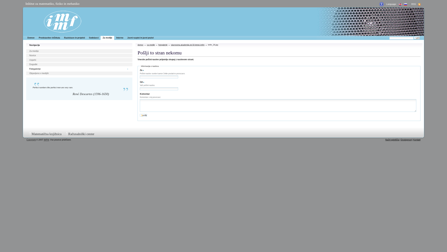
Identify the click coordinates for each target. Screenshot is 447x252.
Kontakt (416, 140)
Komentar (145, 94)
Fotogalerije (35, 69)
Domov (31, 38)
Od (141, 82)
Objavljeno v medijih (39, 73)
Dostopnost (406, 140)
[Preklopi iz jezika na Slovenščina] (405, 4)
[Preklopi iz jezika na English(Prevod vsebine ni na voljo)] (400, 4)
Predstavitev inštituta (49, 38)
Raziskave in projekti (74, 38)
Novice (32, 55)
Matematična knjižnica (46, 134)
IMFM (62, 21)
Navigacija (34, 45)
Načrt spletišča (392, 140)
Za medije (107, 38)
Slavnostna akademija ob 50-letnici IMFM (187, 45)
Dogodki (33, 64)
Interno (119, 38)
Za (141, 70)
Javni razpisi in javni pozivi (140, 38)
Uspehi (32, 60)
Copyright (31, 140)
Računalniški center (81, 134)
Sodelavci (94, 38)
